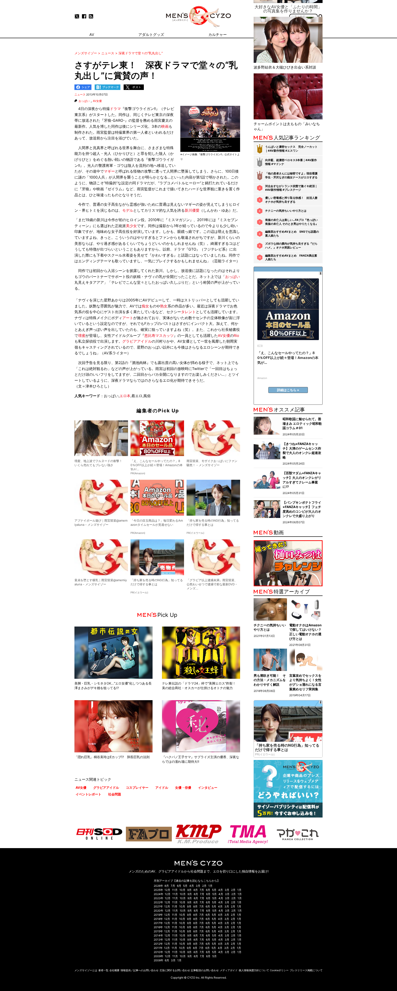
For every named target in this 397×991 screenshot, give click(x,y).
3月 (198, 885)
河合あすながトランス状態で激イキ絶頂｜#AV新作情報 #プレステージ (291, 188)
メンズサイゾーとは (85, 970)
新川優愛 (192, 210)
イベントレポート (88, 794)
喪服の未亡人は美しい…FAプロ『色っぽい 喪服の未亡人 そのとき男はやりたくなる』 (291, 221)
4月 (191, 885)
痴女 (145, 306)
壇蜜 (81, 335)
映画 (165, 126)
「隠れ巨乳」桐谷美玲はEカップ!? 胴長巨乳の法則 (112, 757)
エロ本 (124, 395)
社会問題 (114, 794)
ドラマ (115, 108)
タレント (188, 311)
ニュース (79, 94)
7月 (173, 885)
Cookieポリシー (279, 970)
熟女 (163, 306)
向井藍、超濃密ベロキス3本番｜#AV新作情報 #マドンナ (291, 162)
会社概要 (114, 970)
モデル (127, 210)
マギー (109, 171)
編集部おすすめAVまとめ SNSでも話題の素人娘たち (292, 233)
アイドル (161, 787)
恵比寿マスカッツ (159, 335)
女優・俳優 (183, 787)
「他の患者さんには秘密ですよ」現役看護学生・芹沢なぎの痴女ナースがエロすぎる (291, 175)
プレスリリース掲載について (306, 970)
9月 (189, 890)
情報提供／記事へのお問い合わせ (140, 970)
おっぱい (84, 101)
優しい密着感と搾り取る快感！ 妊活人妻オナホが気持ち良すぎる (291, 199)
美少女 (131, 225)
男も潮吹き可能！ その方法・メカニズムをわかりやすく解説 (270, 679)
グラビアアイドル (137, 341)
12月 (167, 890)
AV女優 (97, 101)
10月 (182, 890)
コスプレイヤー (137, 787)
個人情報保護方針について (254, 970)
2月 (204, 885)
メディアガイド (229, 970)
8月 (166, 885)
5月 (185, 885)
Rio (236, 335)
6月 (179, 885)
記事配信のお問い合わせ (205, 970)
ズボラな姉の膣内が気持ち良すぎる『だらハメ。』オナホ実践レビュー (291, 245)
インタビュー (207, 787)
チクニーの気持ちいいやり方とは (285, 210)
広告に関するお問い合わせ (175, 970)
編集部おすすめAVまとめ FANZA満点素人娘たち (291, 257)
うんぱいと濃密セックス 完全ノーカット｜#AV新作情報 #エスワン (291, 148)
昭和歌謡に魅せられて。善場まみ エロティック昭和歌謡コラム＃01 (302, 423)
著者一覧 (103, 970)
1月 (210, 885)
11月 (175, 890)
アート (127, 317)
